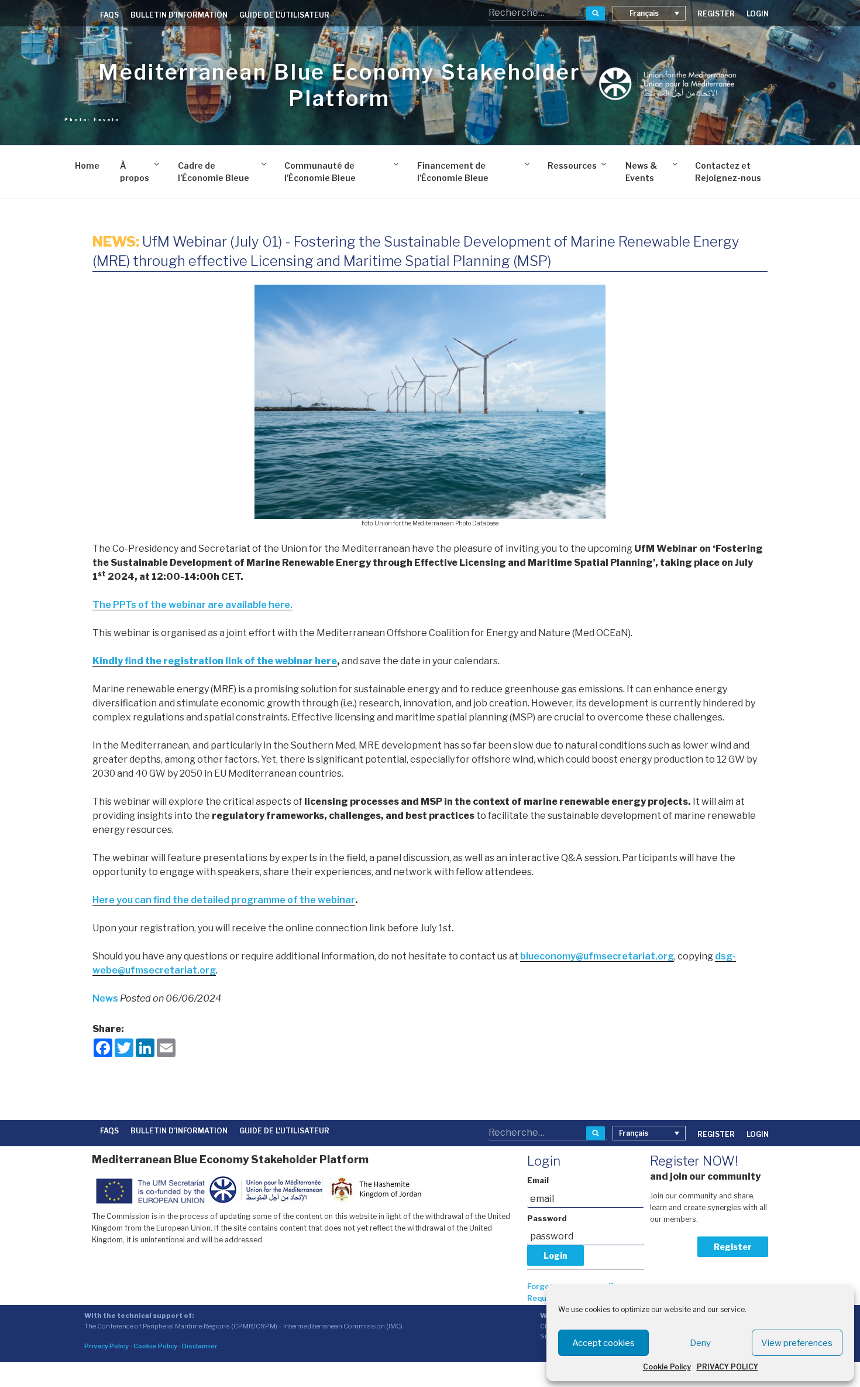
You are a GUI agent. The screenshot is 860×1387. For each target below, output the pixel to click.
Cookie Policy (667, 1366)
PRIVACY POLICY (727, 1366)
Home (87, 165)
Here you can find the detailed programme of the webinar (223, 900)
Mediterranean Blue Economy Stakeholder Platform (339, 85)
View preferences (797, 1343)
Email (538, 1180)
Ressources (572, 165)
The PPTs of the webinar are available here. (192, 604)
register (716, 13)
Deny (700, 1343)
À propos (134, 171)
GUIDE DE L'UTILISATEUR (284, 15)
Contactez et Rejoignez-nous (728, 171)
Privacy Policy (106, 1346)
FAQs (109, 15)
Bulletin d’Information (179, 15)
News (106, 998)
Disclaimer (200, 1346)
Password (547, 1218)
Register (733, 1247)
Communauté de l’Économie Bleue (320, 171)
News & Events (641, 171)
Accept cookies (603, 1343)
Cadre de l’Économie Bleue (213, 171)
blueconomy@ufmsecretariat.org (597, 956)
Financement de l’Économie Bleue (453, 171)
